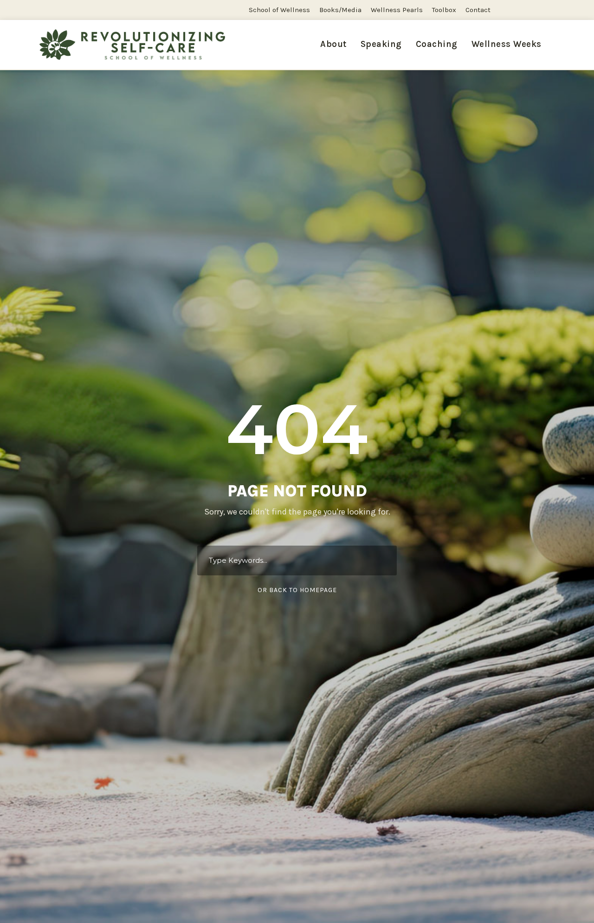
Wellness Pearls (397, 10)
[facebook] (527, 10)
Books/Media (340, 10)
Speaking (381, 44)
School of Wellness (279, 10)
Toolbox (444, 10)
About (333, 44)
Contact (478, 10)
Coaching (437, 44)
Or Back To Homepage (297, 590)
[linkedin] (545, 10)
